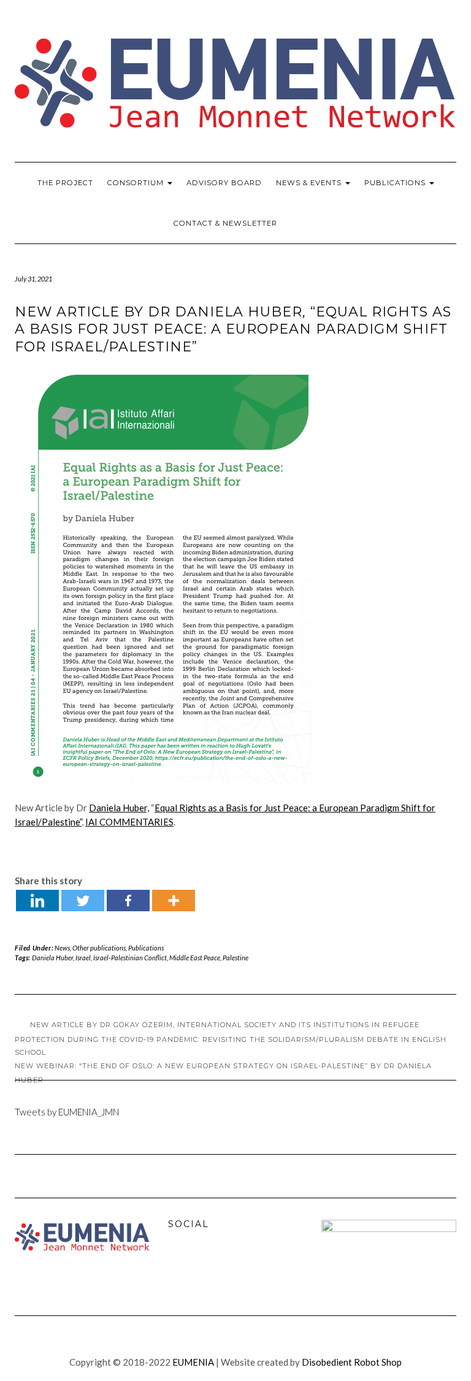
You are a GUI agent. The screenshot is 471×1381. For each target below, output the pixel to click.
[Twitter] (82, 900)
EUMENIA (193, 1362)
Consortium (136, 182)
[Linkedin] (37, 900)
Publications (396, 182)
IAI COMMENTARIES (129, 821)
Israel (83, 958)
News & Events (310, 182)
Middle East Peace (194, 958)
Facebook (180, 1265)
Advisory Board (224, 182)
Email (233, 1265)
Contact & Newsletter (225, 223)
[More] (173, 900)
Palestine (235, 958)
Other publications (99, 948)
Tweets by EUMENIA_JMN (67, 1111)
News (62, 948)
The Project (65, 182)
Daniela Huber (52, 958)
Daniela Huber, (119, 807)
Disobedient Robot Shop (352, 1362)
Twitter (206, 1265)
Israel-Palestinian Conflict (130, 958)
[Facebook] (128, 900)
